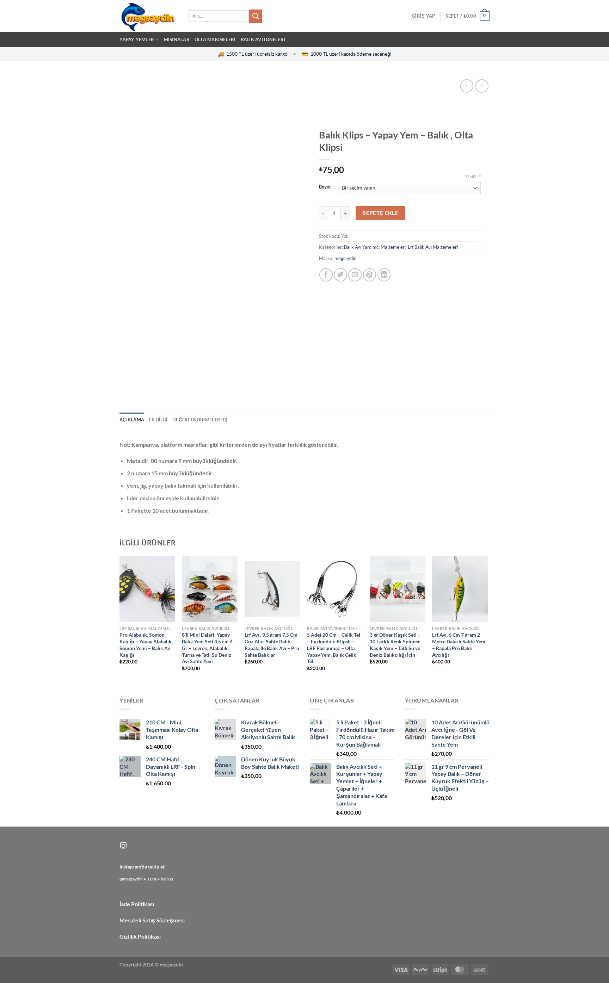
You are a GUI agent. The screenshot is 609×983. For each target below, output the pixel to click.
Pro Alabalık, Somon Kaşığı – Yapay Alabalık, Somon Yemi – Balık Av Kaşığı (146, 644)
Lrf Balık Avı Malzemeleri (433, 247)
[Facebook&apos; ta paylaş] (326, 275)
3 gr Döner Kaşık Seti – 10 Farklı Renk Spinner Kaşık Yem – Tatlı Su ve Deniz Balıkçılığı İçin (395, 644)
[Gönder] (255, 16)
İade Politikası (136, 904)
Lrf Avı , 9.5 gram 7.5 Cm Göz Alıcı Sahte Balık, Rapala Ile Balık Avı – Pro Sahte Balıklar (272, 644)
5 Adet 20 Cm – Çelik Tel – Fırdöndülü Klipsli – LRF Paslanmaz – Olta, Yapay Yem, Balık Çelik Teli (333, 648)
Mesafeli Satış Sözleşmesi (152, 920)
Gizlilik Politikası (140, 936)
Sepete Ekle (380, 213)
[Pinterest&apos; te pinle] (369, 275)
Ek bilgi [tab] (158, 419)
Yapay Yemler (136, 39)
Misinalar (177, 39)
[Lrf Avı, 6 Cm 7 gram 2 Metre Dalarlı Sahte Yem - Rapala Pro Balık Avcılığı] (460, 589)
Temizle (473, 176)
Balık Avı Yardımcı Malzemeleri (375, 247)
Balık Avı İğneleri (263, 39)
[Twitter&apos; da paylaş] (340, 275)
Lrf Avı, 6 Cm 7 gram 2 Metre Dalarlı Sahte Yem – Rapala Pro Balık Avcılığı (458, 644)
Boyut (325, 187)
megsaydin (345, 258)
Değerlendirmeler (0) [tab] (199, 419)
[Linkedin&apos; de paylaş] (384, 275)
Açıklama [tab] (131, 419)
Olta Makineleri (215, 39)
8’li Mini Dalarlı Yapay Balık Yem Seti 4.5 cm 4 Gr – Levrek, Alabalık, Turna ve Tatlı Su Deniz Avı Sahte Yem (207, 648)
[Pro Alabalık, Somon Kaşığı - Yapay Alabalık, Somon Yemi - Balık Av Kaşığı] (147, 589)
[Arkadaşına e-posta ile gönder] (355, 275)
